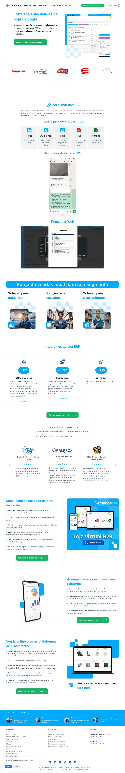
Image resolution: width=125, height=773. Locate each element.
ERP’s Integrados (12, 739)
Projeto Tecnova (11, 756)
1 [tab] (54, 83)
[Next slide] (116, 465)
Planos (8, 749)
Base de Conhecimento (56, 734)
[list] (62, 465)
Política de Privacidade (13, 746)
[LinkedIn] (55, 762)
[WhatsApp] (70, 762)
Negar (16, 766)
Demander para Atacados (56, 744)
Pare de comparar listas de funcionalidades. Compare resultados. (50, 720)
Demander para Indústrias (56, 741)
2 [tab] (57, 83)
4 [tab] (62, 83)
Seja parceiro (43, 5)
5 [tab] (65, 83)
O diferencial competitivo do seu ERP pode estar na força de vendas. (79, 720)
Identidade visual (11, 753)
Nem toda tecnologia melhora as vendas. (108, 720)
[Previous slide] (9, 465)
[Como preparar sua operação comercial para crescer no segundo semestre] (9, 720)
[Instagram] (50, 762)
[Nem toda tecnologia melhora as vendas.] (95, 720)
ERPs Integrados (30, 5)
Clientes (9, 744)
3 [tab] (60, 83)
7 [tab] (71, 83)
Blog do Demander (54, 737)
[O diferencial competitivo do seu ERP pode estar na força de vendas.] (66, 720)
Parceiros (9, 741)
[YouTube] (60, 762)
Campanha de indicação (14, 751)
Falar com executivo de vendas (92, 5)
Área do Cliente (112, 5)
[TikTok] (65, 762)
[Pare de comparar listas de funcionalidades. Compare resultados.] (38, 720)
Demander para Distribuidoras (58, 746)
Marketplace (52, 739)
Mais (66, 5)
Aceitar (9, 766)
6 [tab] (68, 83)
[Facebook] (75, 762)
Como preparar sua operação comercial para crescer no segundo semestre (22, 720)
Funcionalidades (56, 5)
